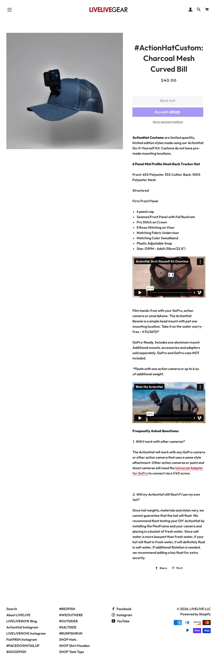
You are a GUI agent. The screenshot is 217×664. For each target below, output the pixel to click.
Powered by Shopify (195, 614)
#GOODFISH (16, 652)
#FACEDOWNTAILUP (22, 645)
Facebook (123, 609)
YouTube (122, 621)
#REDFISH (67, 609)
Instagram (124, 615)
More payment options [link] (168, 122)
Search (11, 609)
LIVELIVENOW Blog (21, 621)
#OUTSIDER (68, 621)
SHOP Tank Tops (71, 652)
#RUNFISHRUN (70, 633)
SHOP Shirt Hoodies (74, 645)
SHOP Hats (67, 639)
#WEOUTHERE (71, 615)
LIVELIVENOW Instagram (26, 633)
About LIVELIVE (18, 615)
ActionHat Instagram (22, 627)
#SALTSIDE (68, 627)
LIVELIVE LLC (200, 609)
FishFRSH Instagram (21, 639)
